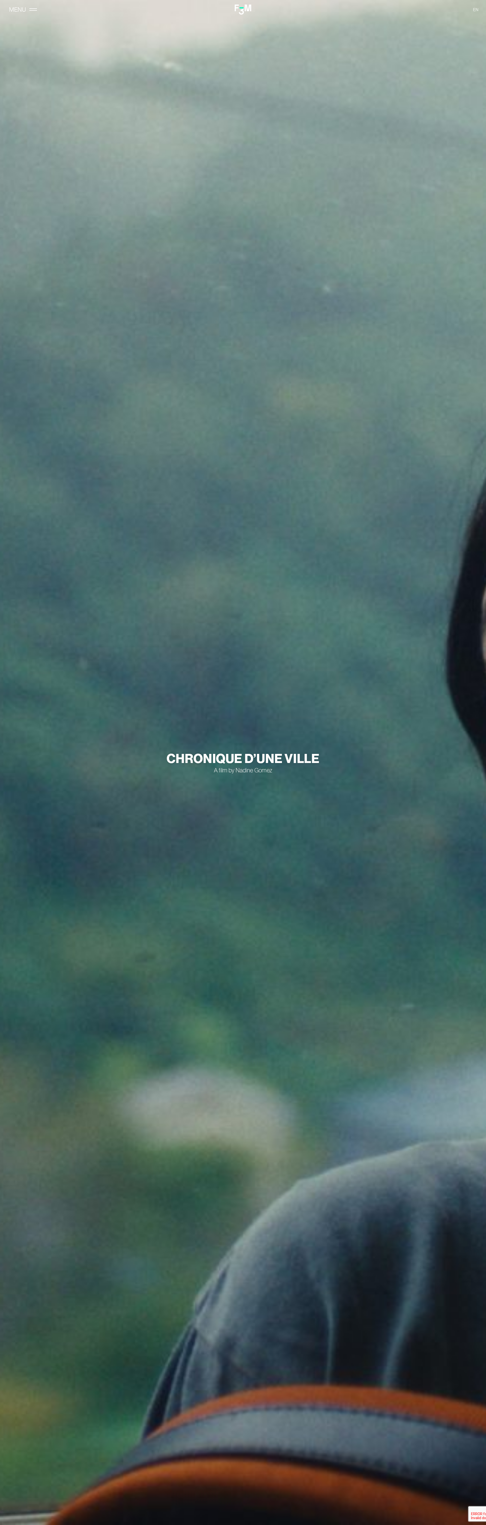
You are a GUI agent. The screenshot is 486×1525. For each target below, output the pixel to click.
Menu (17, 9)
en (475, 9)
